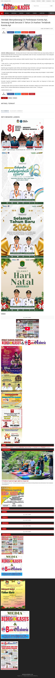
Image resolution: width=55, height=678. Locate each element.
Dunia (9, 447)
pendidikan (48, 447)
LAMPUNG (42, 13)
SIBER (43, 1)
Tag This (4, 98)
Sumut (43, 447)
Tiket (53, 1)
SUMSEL (35, 13)
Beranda (33, 1)
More (51, 13)
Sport (32, 447)
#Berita (10, 98)
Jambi (11, 447)
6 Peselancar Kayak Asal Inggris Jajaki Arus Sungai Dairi (15, 481)
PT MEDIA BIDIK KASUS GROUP (30, 675)
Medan (22, 447)
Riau (30, 447)
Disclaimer (48, 1)
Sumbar (35, 447)
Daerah (5, 447)
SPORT (28, 13)
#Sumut (14, 98)
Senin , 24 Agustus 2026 (6, 1)
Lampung (17, 447)
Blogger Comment (16, 111)
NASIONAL (13, 13)
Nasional (27, 447)
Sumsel (39, 447)
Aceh (2, 447)
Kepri (14, 447)
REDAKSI (38, 1)
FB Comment (5, 111)
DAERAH (21, 13)
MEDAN (7, 13)
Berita (3, 28)
